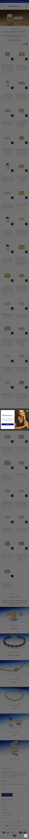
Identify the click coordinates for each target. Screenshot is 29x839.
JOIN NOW (7, 424)
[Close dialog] (27, 411)
